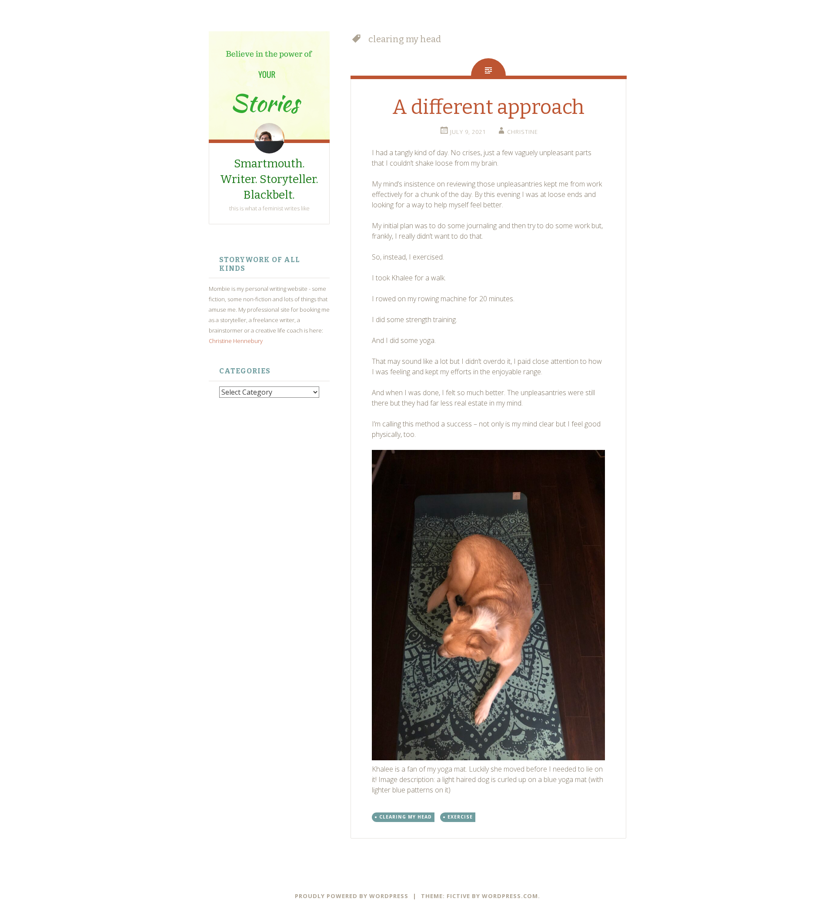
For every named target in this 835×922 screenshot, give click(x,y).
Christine (522, 132)
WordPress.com (510, 896)
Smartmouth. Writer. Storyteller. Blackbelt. (269, 179)
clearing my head (405, 817)
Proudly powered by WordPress (351, 896)
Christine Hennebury (236, 341)
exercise (460, 817)
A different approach (488, 107)
